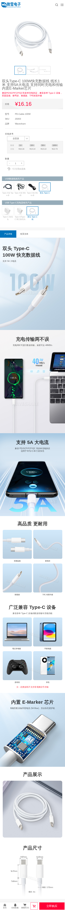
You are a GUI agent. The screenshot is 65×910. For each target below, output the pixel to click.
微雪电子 (11, 4)
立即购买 (51, 906)
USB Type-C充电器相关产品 (18, 202)
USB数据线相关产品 (14, 178)
